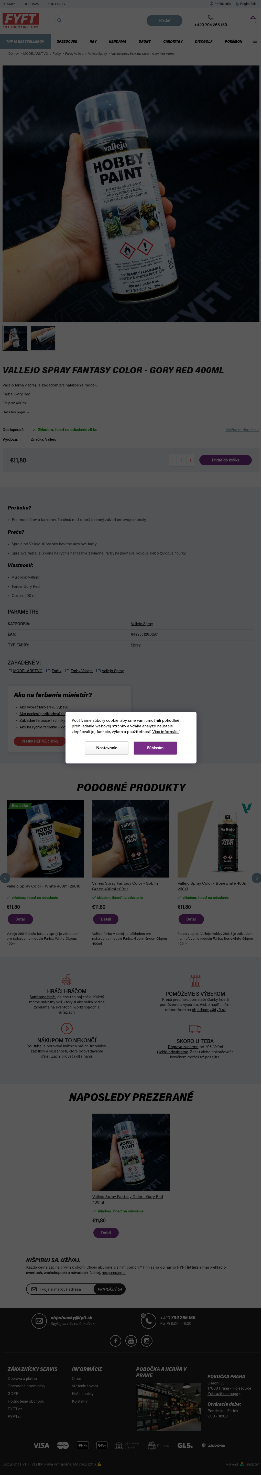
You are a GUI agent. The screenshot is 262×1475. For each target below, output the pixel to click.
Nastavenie (104, 748)
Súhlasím (153, 748)
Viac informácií (164, 732)
